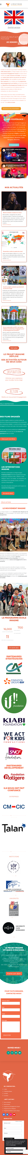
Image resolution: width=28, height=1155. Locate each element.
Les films (6, 1093)
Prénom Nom (6, 1000)
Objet (3, 1014)
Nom (5, 1128)
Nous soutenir (7, 1104)
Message (4, 1020)
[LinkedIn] (7, 1114)
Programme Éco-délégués (10, 1108)
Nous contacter (7, 1102)
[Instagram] (12, 1052)
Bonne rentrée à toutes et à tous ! (12, 212)
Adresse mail (7, 1123)
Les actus (6, 1095)
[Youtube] (19, 1052)
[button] (14, 59)
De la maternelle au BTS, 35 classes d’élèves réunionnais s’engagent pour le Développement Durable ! (13, 329)
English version (14, 27)
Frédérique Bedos (8, 1091)
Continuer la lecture (7, 224)
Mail (3, 1007)
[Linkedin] (16, 1052)
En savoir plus (13, 1145)
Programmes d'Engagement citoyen (12, 1106)
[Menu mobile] (0, 4)
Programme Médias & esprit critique (12, 1110)
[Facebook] (4, 1114)
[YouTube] (14, 1114)
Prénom (6, 1133)
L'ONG (5, 1089)
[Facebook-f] (8, 1052)
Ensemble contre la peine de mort (13, 251)
